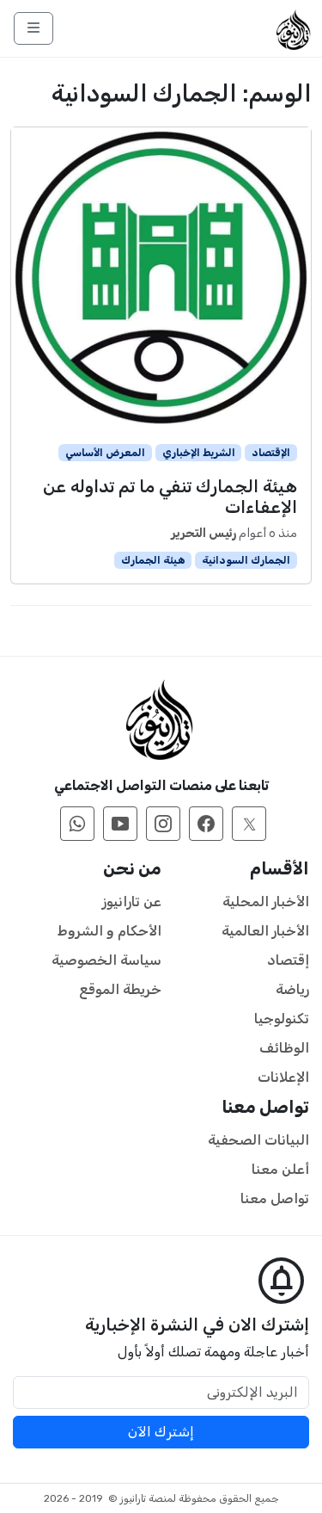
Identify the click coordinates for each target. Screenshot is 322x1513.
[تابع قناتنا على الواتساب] (77, 823)
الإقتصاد (271, 453)
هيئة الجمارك (153, 560)
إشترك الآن (161, 1431)
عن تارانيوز (131, 901)
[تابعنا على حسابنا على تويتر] (249, 823)
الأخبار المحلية (265, 901)
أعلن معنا (280, 1169)
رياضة (292, 989)
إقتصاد (288, 960)
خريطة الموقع (120, 989)
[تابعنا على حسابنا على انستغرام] (163, 823)
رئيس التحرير (203, 533)
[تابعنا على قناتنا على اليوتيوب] (120, 823)
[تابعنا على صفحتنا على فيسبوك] (206, 823)
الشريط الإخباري (198, 453)
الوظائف (284, 1048)
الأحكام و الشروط (109, 931)
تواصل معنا (274, 1198)
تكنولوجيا (281, 1018)
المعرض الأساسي (105, 453)
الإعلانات (283, 1077)
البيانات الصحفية (258, 1140)
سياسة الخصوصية (106, 960)
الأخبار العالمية (265, 931)
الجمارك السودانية (246, 560)
